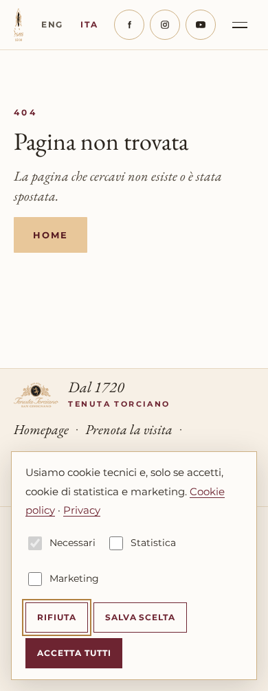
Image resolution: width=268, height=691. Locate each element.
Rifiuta (56, 617)
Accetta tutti (74, 653)
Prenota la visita (128, 429)
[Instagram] (165, 25)
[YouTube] (201, 25)
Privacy (81, 510)
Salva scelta (140, 617)
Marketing (74, 578)
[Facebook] (129, 25)
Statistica (153, 542)
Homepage (41, 429)
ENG (52, 24)
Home (50, 234)
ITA (89, 24)
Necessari (72, 542)
